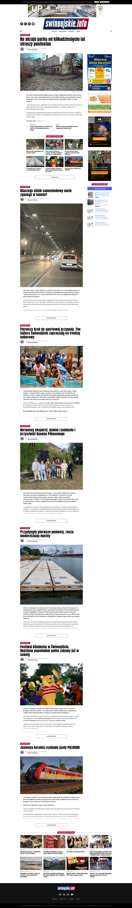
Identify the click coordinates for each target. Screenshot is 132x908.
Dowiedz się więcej (104, 2)
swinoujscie (41, 121)
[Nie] (130, 2)
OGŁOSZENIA (54, 31)
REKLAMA (78, 31)
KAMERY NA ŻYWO (62, 31)
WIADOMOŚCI (71, 31)
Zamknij (96, 2)
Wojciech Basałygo (33, 49)
